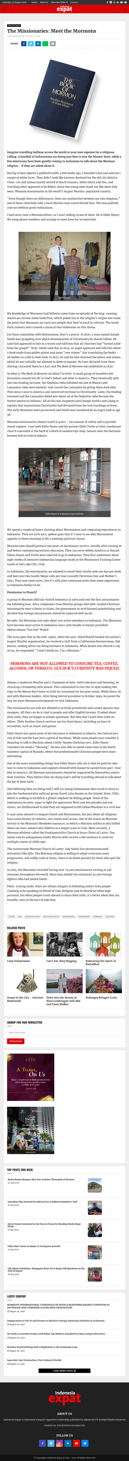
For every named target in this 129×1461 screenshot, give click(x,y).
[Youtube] (76, 1443)
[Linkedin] (67, 1443)
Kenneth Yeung (17, 36)
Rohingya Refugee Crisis (101, 997)
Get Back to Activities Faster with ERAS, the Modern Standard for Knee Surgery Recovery (56, 1333)
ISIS (19, 917)
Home (34, 2)
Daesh (11, 917)
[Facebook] (42, 1443)
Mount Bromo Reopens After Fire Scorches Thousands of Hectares (41, 1179)
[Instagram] (59, 1443)
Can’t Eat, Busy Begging (61, 961)
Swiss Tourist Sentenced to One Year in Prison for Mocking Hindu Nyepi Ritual (44, 1225)
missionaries (69, 917)
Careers (74, 2)
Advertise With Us (59, 2)
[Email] (84, 1443)
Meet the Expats (14, 25)
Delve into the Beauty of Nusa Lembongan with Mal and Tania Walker (63, 1001)
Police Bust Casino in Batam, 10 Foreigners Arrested (34, 1246)
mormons (97, 917)
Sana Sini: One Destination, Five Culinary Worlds (34, 1360)
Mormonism (84, 917)
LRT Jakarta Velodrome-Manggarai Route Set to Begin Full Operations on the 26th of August (46, 1269)
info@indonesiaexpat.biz (71, 1425)
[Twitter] (51, 1443)
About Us (44, 2)
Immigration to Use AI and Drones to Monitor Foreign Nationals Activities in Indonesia (55, 1320)
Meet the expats (51, 917)
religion (110, 917)
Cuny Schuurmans (18, 961)
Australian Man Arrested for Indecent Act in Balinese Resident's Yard (42, 1202)
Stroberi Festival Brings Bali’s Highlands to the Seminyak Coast (42, 1347)
